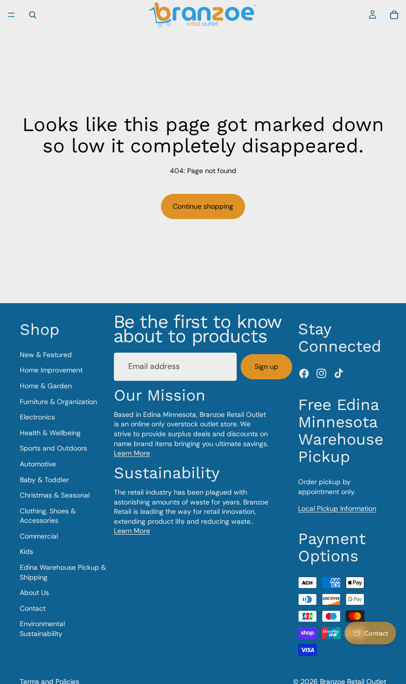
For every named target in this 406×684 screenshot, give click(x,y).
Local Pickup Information (337, 508)
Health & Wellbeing (50, 432)
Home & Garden (46, 385)
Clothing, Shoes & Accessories (48, 515)
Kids (26, 551)
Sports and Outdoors (53, 448)
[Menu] (11, 14)
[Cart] (394, 15)
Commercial (39, 536)
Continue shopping (203, 206)
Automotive (38, 463)
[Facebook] (304, 373)
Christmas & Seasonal (55, 495)
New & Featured (46, 354)
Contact (33, 608)
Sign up (266, 366)
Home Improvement (51, 370)
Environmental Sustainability (42, 629)
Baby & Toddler (44, 479)
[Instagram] (321, 373)
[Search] (33, 15)
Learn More (132, 453)
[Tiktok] (339, 373)
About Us (34, 592)
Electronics (37, 416)
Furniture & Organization (58, 401)
